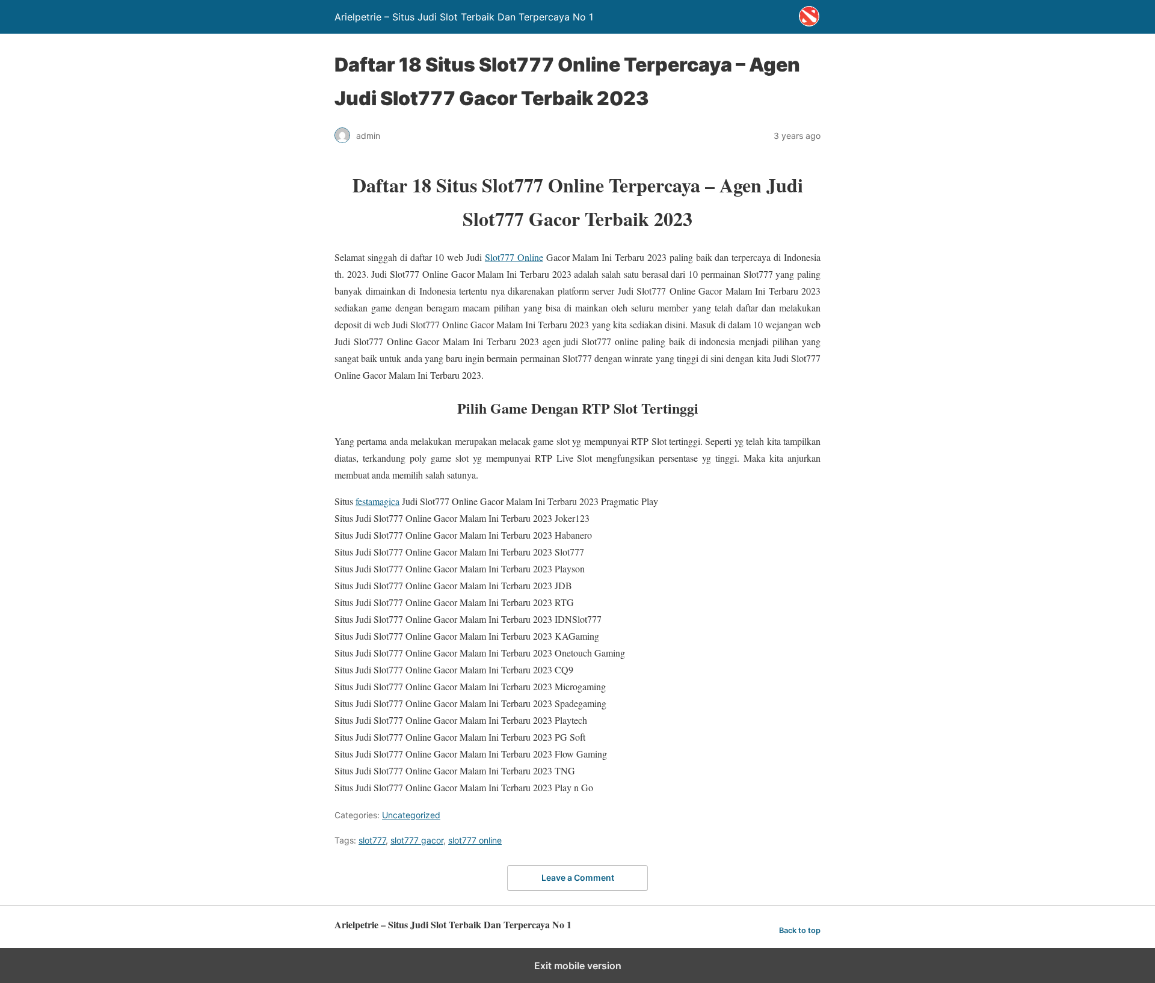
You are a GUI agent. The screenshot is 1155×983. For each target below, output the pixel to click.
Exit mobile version (577, 966)
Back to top (800, 930)
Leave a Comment (577, 877)
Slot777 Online (514, 257)
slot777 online (475, 840)
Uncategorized (411, 815)
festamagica (377, 501)
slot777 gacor (416, 840)
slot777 (372, 840)
